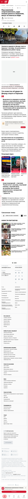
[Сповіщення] (26, 2)
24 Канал (3, 5)
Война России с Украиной (10, 330)
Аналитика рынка (7, 407)
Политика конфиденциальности (6, 302)
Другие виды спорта (8, 423)
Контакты (17, 296)
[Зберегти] (24, 26)
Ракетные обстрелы (8, 332)
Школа (5, 395)
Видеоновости (7, 322)
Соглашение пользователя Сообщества (20, 289)
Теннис (5, 420)
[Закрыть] (26, 488)
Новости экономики (9, 364)
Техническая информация (20, 294)
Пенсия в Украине (7, 374)
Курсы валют (6, 367)
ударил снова (15, 57)
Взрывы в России (7, 341)
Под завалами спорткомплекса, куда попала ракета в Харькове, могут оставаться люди (21, 5)
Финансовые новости (8, 369)
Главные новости (7, 317)
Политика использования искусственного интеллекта (7, 305)
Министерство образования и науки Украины (13, 393)
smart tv (5, 455)
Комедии (5, 386)
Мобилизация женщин (8, 352)
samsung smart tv (14, 455)
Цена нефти (6, 365)
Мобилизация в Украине (10, 347)
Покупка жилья (7, 408)
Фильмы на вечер (7, 384)
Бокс (5, 416)
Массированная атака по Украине (11, 339)
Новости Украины (10, 5)
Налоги (5, 372)
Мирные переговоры (8, 336)
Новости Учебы (7, 392)
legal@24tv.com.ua (16, 474)
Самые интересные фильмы (10, 380)
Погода (5, 326)
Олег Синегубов (11, 20)
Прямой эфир (7, 321)
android (5, 451)
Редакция (3, 289)
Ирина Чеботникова (8, 18)
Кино (5, 379)
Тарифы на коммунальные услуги (11, 371)
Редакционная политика (6, 291)
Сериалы (5, 387)
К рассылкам (8, 442)
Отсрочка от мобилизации (9, 356)
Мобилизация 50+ (7, 351)
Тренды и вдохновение (9, 410)
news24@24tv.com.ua (6, 267)
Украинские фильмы (8, 382)
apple (14, 451)
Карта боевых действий (9, 334)
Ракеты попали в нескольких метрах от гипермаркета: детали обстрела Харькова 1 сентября (12, 86)
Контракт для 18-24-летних (9, 354)
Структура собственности (20, 300)
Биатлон (5, 422)
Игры (16, 307)
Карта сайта (17, 305)
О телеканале (4, 293)
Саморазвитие (7, 399)
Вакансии (17, 298)
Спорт (5, 415)
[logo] (5, 2)
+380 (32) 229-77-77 (9, 472)
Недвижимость (7, 405)
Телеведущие (4, 295)
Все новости (7, 315)
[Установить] (14, 490)
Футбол (5, 418)
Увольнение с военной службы (10, 349)
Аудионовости (7, 324)
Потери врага (7, 343)
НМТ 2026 (6, 397)
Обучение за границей (8, 400)
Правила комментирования (20, 292)
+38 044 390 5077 (18, 267)
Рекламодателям (5, 297)
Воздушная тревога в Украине (10, 337)
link (15, 273)
